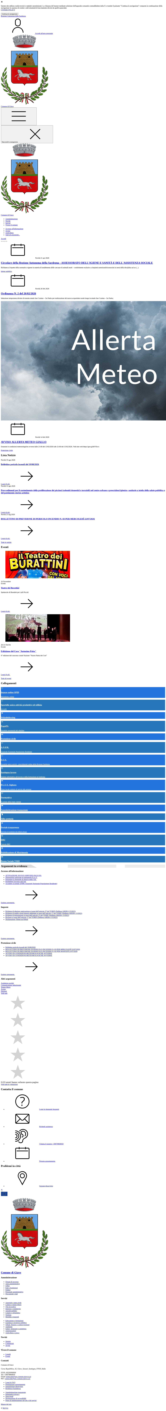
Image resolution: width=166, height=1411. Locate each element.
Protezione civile (7, 450)
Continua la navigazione (9, 14)
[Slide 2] (6, 241)
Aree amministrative (12, 1284)
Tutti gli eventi (6, 678)
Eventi (7, 1356)
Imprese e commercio (13, 1309)
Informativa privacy (12, 1394)
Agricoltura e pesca (12, 1333)
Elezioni (4, 991)
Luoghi (8, 1354)
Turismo (8, 1315)
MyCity (5, 1408)
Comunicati (9, 1343)
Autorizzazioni (10, 1331)
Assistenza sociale (7, 983)
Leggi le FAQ (10, 1382)
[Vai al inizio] (2, 1190)
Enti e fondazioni (11, 1288)
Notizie (8, 1341)
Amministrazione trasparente (15, 1392)
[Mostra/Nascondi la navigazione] (19, 116)
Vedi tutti (4, 993)
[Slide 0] (2, 241)
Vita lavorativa (10, 1307)
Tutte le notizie (6, 542)
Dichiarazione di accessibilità (15, 1398)
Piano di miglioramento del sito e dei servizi (20, 1400)
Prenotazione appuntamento (15, 1384)
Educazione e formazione (14, 1321)
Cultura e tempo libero (13, 1305)
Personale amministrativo (14, 1292)
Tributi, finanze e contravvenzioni (17, 1325)
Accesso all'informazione (14, 229)
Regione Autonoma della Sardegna (13, 16)
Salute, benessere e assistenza (15, 1329)
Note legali (9, 1396)
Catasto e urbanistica (12, 1313)
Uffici (7, 1286)
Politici (7, 1290)
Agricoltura (9, 233)
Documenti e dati (11, 1294)
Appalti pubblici (11, 1311)
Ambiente (8, 1327)
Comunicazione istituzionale (11, 985)
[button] (11, 219)
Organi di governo (12, 1282)
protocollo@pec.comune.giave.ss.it (18, 1377)
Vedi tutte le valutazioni (9, 1084)
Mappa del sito (6, 1404)
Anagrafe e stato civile (13, 1303)
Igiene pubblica (6, 271)
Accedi (3, 239)
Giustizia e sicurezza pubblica (16, 1323)
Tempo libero (5, 987)
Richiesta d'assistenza (13, 1389)
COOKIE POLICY (8, 10)
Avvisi (7, 1345)
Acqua (7, 231)
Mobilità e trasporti (12, 1317)
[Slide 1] (4, 241)
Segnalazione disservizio (14, 1387)
